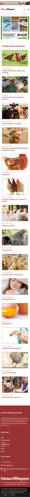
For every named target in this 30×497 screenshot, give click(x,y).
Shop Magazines (5, 440)
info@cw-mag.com (8, 465)
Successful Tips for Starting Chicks (12, 274)
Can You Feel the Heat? (9, 373)
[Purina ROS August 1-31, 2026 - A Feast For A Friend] (15, 3)
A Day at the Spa (7, 250)
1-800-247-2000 (7, 462)
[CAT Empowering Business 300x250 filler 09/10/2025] (15, 27)
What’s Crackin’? (7, 323)
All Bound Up (6, 174)
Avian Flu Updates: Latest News (11, 123)
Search (25, 14)
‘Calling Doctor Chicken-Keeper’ (11, 348)
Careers (3, 451)
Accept (5, 494)
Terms (2, 448)
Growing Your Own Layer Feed (11, 397)
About (2, 437)
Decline (12, 494)
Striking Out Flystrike (8, 225)
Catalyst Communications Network (5, 444)
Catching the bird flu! (8, 299)
